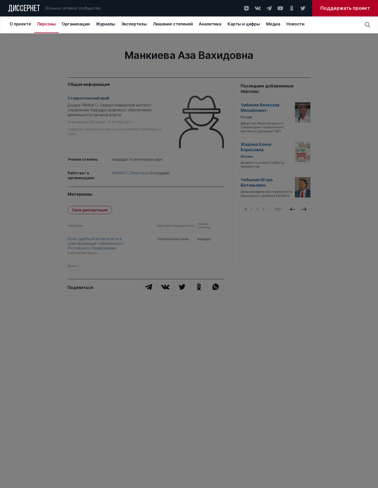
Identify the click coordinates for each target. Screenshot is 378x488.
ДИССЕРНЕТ (24, 9)
